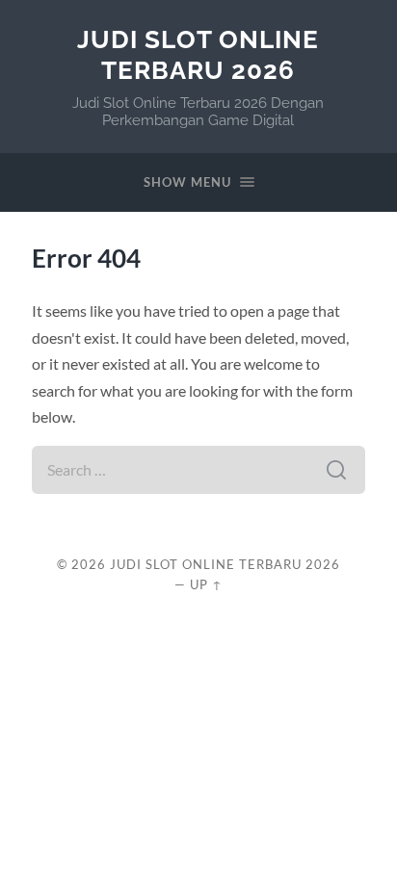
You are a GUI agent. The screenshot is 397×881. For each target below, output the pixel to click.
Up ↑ (206, 584)
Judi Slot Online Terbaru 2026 (198, 54)
